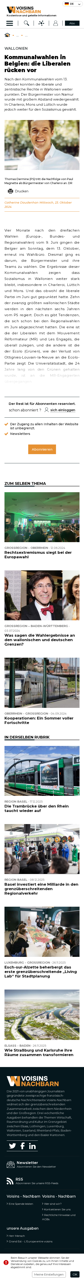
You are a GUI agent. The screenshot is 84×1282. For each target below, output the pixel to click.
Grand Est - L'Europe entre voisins (30, 1241)
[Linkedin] (32, 1146)
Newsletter (27, 1163)
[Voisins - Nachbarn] (7, 35)
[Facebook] (23, 1145)
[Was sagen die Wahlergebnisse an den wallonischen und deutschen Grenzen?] (42, 595)
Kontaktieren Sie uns (57, 1209)
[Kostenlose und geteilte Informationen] (31, 9)
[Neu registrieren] (55, 23)
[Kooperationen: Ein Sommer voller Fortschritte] (42, 683)
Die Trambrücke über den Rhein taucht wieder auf (36, 808)
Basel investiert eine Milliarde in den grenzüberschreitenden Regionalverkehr (41, 888)
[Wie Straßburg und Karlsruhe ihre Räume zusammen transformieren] (42, 1015)
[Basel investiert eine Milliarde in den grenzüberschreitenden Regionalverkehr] (42, 849)
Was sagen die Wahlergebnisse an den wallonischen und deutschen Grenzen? (39, 639)
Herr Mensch (17, 1235)
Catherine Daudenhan (21, 202)
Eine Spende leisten (21, 1203)
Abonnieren (42, 449)
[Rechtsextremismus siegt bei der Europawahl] (42, 517)
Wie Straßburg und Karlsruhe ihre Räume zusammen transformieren (38, 1052)
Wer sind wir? (53, 1203)
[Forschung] (26, 23)
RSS (19, 1179)
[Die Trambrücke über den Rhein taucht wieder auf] (42, 771)
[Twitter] (12, 1146)
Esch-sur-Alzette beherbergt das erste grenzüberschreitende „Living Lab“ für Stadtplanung (40, 971)
